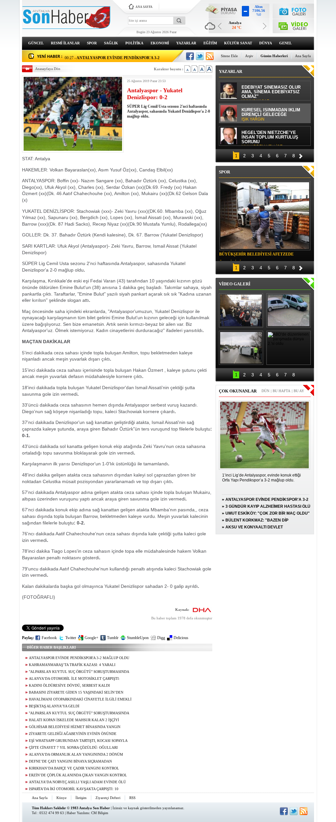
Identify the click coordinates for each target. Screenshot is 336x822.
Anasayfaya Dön (47, 69)
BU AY (299, 391)
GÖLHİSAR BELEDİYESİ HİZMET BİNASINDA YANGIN (74, 727)
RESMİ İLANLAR (65, 43)
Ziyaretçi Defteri (107, 798)
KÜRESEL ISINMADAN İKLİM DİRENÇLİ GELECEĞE (271, 115)
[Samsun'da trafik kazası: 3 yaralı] (241, 348)
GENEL (285, 43)
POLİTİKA (134, 43)
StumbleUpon (138, 637)
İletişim (81, 798)
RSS (132, 798)
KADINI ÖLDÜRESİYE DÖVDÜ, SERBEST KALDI (69, 685)
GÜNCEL (36, 43)
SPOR (92, 43)
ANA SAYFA (144, 7)
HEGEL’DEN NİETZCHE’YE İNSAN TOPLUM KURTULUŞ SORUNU (270, 137)
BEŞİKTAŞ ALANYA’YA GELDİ (54, 706)
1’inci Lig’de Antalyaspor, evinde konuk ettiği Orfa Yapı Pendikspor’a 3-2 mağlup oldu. (261, 477)
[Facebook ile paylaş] (190, 56)
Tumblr (112, 637)
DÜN (265, 391)
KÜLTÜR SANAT (238, 43)
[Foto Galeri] (293, 11)
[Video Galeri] (293, 25)
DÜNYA (265, 43)
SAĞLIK (111, 43)
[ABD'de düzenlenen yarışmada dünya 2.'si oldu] (288, 348)
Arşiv (249, 56)
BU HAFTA (281, 391)
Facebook (49, 637)
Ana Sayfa (303, 56)
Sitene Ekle (229, 56)
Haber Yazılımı (78, 813)
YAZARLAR (186, 43)
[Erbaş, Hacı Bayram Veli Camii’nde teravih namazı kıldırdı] (241, 310)
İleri (301, 155)
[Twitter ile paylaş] (200, 56)
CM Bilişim (99, 813)
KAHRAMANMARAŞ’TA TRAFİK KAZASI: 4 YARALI (72, 665)
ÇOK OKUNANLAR (238, 391)
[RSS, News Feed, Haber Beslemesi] (210, 56)
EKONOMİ (160, 43)
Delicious (181, 637)
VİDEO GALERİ (234, 283)
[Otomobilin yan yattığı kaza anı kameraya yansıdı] (288, 310)
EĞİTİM (210, 43)
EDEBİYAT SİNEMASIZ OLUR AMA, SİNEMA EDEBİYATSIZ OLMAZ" (271, 92)
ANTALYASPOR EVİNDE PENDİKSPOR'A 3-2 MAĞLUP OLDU (79, 658)
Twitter (70, 637)
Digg (161, 637)
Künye (61, 798)
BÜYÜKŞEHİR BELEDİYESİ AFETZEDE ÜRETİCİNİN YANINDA (256, 255)
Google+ (91, 637)
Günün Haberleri (274, 56)
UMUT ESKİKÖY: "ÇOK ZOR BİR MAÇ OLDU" (267, 513)
